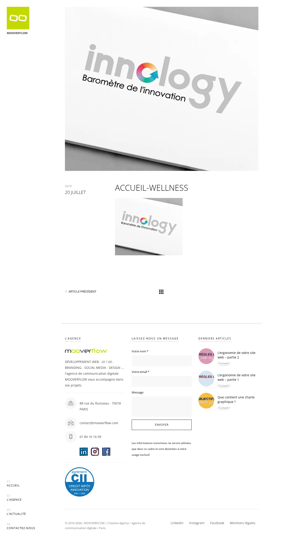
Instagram (197, 523)
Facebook (217, 523)
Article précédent (82, 291)
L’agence (14, 497)
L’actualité (16, 512)
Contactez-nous (21, 526)
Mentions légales (242, 523)
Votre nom (140, 351)
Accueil (13, 483)
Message (137, 392)
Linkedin (177, 523)
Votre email (140, 372)
